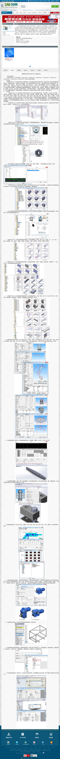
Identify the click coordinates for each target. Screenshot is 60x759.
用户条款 (30, 747)
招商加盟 (22, 747)
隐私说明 (35, 747)
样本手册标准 (45, 12)
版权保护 (26, 747)
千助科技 (41, 753)
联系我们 (17, 747)
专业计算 (24, 12)
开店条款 (39, 747)
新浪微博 (8, 743)
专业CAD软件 (34, 12)
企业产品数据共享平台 (5, 10)
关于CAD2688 (8, 747)
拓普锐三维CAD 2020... (9, 58)
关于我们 (13, 747)
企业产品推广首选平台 (13, 10)
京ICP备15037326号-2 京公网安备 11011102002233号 (28, 753)
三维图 (21, 12)
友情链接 (53, 747)
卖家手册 (44, 747)
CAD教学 (39, 12)
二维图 (17, 12)
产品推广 (48, 747)
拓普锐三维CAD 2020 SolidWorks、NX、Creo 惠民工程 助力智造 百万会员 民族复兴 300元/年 (37, 10)
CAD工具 (29, 12)
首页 (13, 12)
